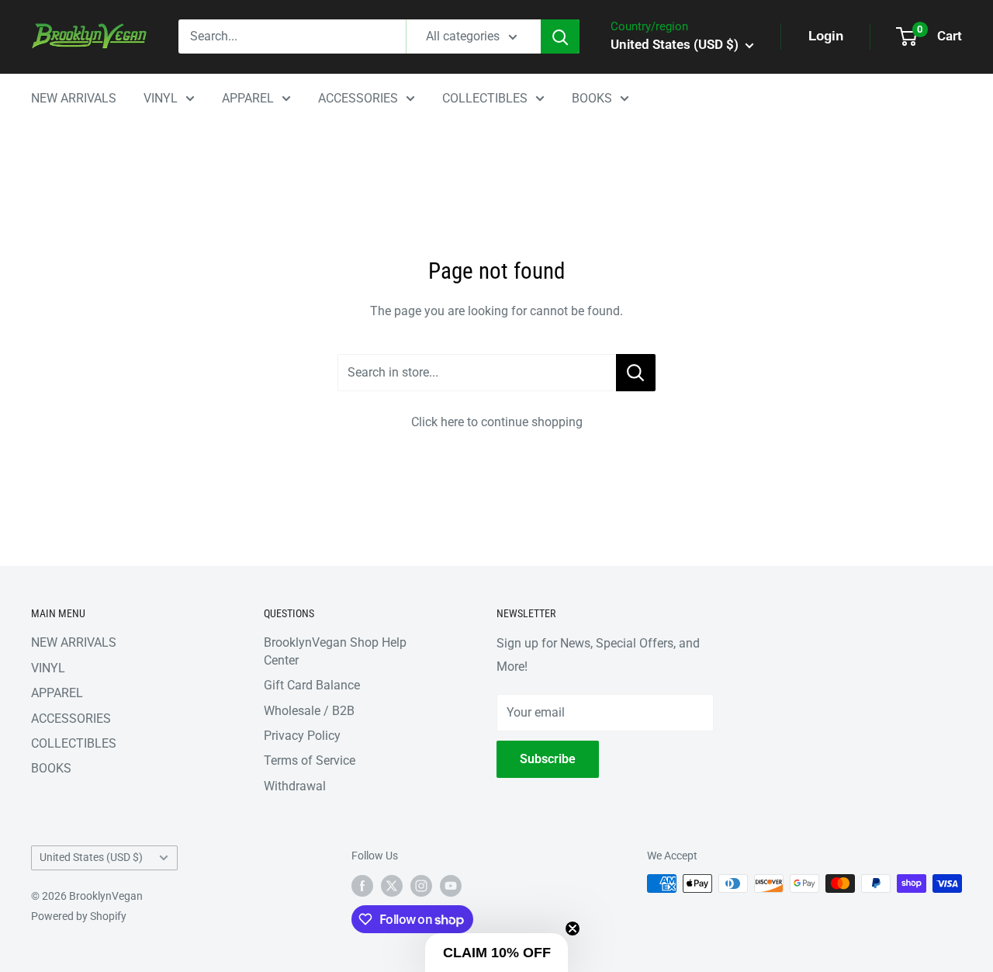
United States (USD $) (91, 857)
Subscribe (548, 759)
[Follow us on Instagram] (421, 885)
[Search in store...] (636, 372)
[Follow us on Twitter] (392, 885)
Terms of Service (309, 760)
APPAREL (248, 98)
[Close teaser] (572, 928)
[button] (496, 952)
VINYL (161, 98)
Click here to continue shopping (497, 422)
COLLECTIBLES (485, 98)
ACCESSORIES (358, 98)
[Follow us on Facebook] (362, 885)
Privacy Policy (302, 735)
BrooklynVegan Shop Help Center (335, 651)
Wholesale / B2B (309, 710)
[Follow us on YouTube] (451, 885)
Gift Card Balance (312, 685)
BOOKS (592, 98)
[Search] (560, 36)
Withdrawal (295, 786)
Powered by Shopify (78, 916)
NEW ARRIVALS (73, 98)
